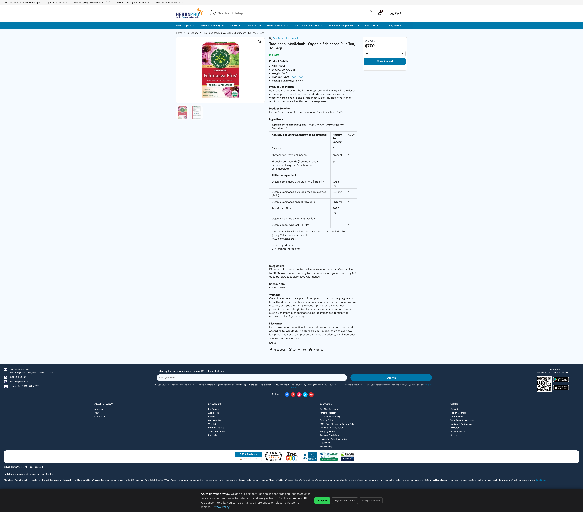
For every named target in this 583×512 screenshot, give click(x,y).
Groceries (455, 409)
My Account (214, 409)
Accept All (322, 500)
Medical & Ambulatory (461, 424)
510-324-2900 (18, 377)
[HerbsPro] (190, 13)
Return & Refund (216, 427)
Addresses (213, 412)
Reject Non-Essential (345, 500)
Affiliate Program (328, 412)
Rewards (212, 435)
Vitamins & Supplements (462, 420)
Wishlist (212, 424)
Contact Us (99, 416)
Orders (211, 416)
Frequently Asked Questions (333, 438)
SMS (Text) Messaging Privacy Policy (338, 424)
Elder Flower (297, 77)
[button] (379, 13)
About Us (98, 409)
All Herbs (454, 427)
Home (179, 32)
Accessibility (326, 446)
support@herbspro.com (22, 381)
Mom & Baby (456, 416)
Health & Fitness (458, 412)
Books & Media (457, 431)
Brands (453, 435)
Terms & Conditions (329, 435)
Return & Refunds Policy (331, 427)
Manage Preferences (371, 500)
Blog (96, 412)
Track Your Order (216, 431)
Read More (541, 480)
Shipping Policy (327, 431)
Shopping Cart (215, 420)
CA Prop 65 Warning (330, 416)
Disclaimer (325, 442)
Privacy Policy (326, 420)
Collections (192, 32)
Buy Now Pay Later (329, 409)
